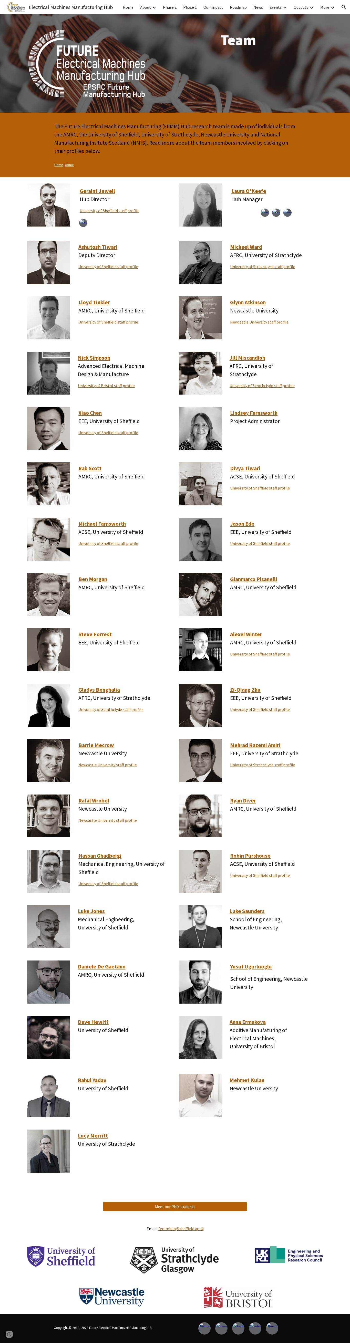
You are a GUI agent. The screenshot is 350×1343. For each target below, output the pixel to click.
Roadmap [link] (238, 7)
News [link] (258, 7)
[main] (238, 40)
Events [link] (276, 7)
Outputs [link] (301, 7)
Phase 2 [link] (170, 7)
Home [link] (128, 7)
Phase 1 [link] (190, 7)
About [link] (145, 7)
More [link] (324, 7)
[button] (344, 7)
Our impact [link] (213, 7)
